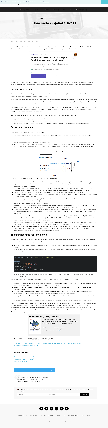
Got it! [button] (104, 2)
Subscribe (84, 394)
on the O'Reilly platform (48, 323)
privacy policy (37, 421)
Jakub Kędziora (70, 421)
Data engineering (24, 10)
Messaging (56, 10)
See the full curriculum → (38, 75)
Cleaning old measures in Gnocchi (23, 359)
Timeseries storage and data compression (25, 347)
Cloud (64, 10)
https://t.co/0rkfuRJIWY (35, 379)
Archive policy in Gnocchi (20, 361)
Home (12, 41)
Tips (83, 415)
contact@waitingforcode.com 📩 (51, 330)
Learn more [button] (46, 2)
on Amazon (69, 323)
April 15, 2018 (35, 381)
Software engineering (81, 10)
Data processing (37, 10)
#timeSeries (27, 377)
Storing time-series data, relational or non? (25, 345)
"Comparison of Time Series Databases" (22, 239)
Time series (51, 28)
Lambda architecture (19, 276)
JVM (71, 10)
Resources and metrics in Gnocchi (23, 357)
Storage (47, 10)
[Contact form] (67, 408)
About (41, 18)
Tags (88, 415)
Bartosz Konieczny (61, 28)
